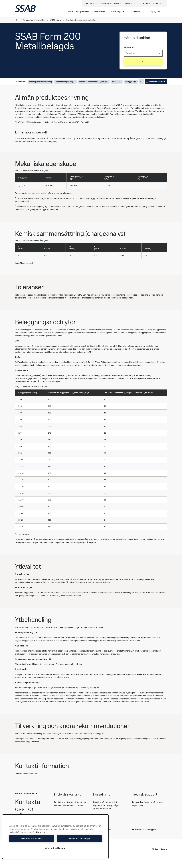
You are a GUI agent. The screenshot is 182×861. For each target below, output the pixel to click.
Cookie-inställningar (55, 848)
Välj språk (129, 47)
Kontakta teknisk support (145, 829)
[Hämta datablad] (143, 61)
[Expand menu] (141, 81)
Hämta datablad (157, 81)
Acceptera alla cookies (31, 838)
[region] (55, 836)
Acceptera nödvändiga (79, 838)
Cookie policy (39, 832)
